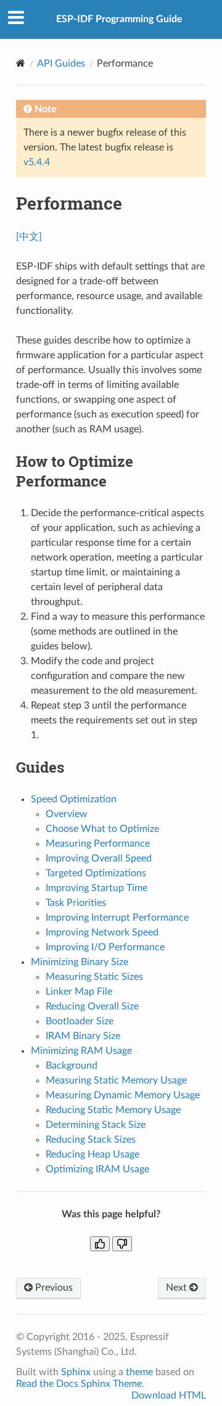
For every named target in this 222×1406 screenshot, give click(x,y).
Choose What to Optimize (102, 829)
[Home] (20, 63)
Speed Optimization (74, 799)
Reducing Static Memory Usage (113, 1110)
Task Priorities (76, 903)
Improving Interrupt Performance (117, 918)
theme (139, 1372)
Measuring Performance (98, 844)
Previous (53, 1288)
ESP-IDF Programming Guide (119, 19)
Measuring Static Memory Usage (116, 1080)
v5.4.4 (36, 162)
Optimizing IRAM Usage (97, 1169)
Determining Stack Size (96, 1125)
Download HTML (168, 1395)
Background (71, 1066)
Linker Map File (79, 992)
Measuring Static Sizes (94, 977)
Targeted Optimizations (96, 873)
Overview (67, 814)
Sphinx (76, 1372)
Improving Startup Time (96, 888)
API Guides (61, 63)
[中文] (29, 237)
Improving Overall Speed (99, 858)
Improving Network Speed (102, 932)
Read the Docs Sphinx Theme (79, 1384)
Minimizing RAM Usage (81, 1051)
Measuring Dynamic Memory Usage (123, 1095)
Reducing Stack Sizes (91, 1140)
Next (177, 1288)
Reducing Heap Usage (92, 1154)
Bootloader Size (79, 1021)
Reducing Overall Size (92, 1006)
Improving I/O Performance (105, 947)
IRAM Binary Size (83, 1036)
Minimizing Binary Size (79, 962)
